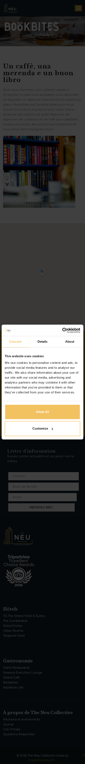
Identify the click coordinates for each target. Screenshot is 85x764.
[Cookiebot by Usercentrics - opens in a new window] (62, 330)
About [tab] (69, 341)
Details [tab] (43, 341)
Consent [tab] (15, 341)
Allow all (42, 412)
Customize (40, 428)
